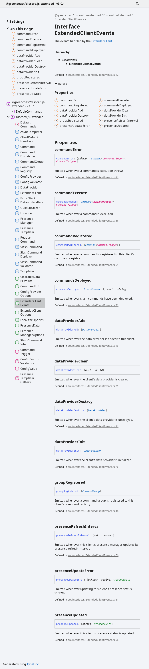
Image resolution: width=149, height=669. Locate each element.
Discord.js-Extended (117, 15)
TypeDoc (33, 664)
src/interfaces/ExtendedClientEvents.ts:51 (93, 265)
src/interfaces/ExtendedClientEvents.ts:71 (93, 305)
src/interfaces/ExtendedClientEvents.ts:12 (93, 74)
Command (96, 158)
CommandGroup (91, 491)
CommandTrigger (113, 158)
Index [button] (62, 84)
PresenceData (121, 579)
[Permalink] (85, 149)
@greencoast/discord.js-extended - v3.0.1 (35, 4)
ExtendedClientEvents (69, 19)
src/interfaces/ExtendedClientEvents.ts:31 (93, 426)
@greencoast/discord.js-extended (78, 15)
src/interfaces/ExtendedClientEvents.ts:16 (93, 345)
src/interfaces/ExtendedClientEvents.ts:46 (93, 511)
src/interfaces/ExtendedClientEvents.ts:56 (93, 640)
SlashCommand (92, 289)
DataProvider (91, 329)
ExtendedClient (101, 41)
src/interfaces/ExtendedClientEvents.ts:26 (93, 467)
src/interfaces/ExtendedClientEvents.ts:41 (93, 177)
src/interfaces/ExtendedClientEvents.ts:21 (93, 386)
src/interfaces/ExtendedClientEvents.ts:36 (93, 220)
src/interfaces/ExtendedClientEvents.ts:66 (93, 555)
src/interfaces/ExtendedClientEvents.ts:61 (93, 599)
